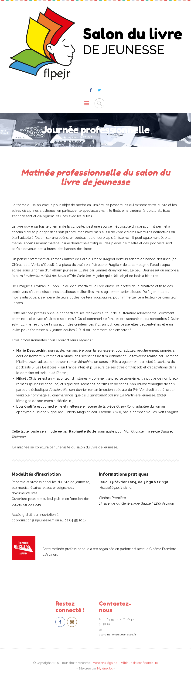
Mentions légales (105, 663)
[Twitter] (99, 90)
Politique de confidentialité (139, 663)
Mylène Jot (105, 668)
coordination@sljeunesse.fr (117, 634)
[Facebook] (91, 90)
